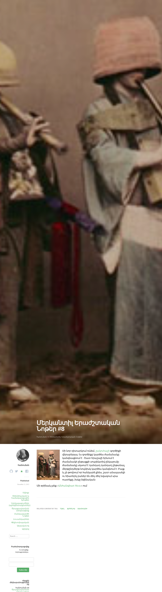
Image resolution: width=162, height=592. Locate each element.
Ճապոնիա (71, 509)
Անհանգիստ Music (69, 485)
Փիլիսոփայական (20, 522)
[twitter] (16, 470)
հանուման (42, 437)
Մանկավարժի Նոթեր (21, 515)
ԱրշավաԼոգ (23, 526)
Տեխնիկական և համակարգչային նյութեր (20, 498)
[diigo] (21, 470)
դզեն (62, 509)
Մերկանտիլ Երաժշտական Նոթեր (66, 437)
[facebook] (27, 470)
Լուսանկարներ (21, 519)
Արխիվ (25, 529)
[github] (11, 470)
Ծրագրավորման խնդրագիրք (20, 509)
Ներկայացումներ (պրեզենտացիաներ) (19, 504)
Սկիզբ (26, 493)
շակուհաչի (103, 450)
